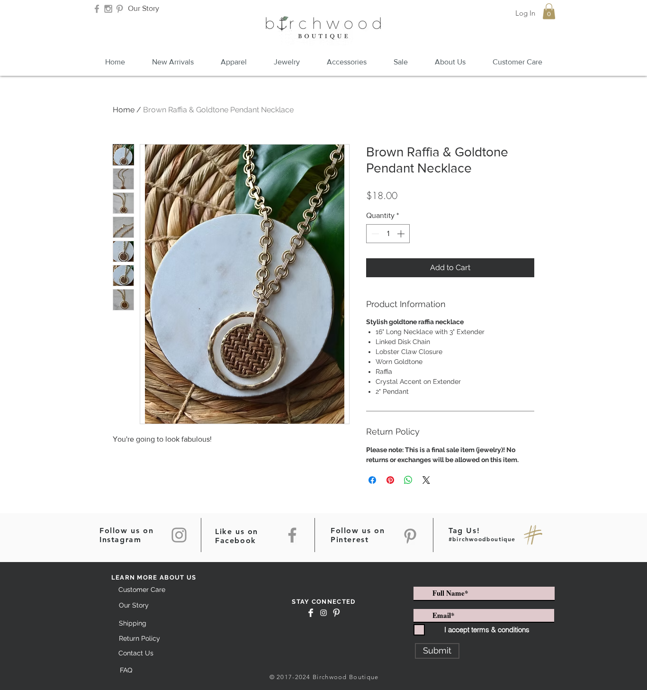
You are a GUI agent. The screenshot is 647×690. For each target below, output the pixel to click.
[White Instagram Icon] (323, 612)
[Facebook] (292, 535)
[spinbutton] (388, 234)
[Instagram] (179, 535)
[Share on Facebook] (372, 480)
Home (124, 109)
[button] (549, 11)
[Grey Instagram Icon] (108, 8)
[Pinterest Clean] (336, 612)
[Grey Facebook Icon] (96, 8)
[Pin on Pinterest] (390, 480)
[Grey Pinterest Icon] (119, 8)
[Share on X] (426, 480)
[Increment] (401, 234)
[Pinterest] (410, 536)
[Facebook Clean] (310, 612)
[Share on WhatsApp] (408, 480)
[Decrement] (374, 234)
